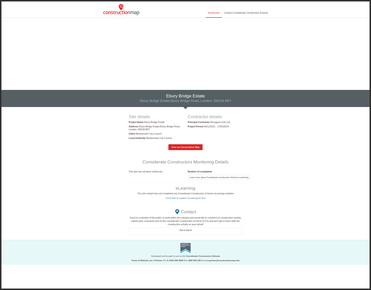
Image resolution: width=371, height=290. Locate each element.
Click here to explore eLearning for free (185, 198)
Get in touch (185, 230)
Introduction (214, 13)
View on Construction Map (185, 147)
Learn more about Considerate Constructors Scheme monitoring (219, 177)
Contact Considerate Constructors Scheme (246, 13)
